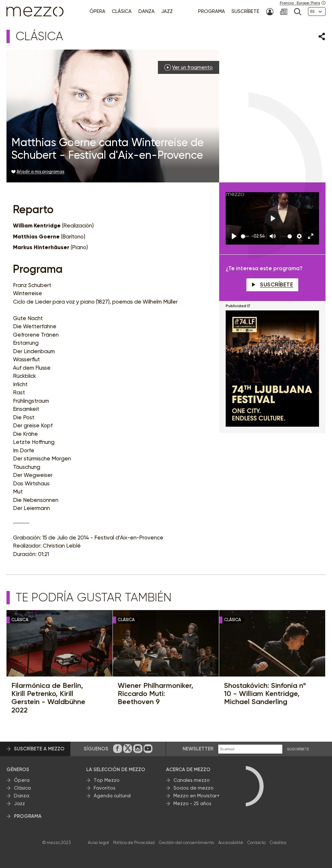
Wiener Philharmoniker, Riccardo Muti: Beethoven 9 (155, 693)
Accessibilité (230, 842)
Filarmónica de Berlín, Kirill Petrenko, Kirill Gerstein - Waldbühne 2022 (48, 697)
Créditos (278, 842)
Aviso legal (98, 842)
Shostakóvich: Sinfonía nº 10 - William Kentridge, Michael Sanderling (265, 693)
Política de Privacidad (134, 842)
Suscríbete (276, 284)
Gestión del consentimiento (186, 842)
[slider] (245, 236)
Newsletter (198, 749)
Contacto (256, 842)
